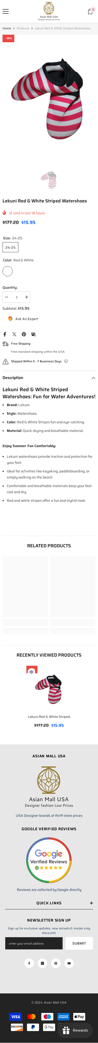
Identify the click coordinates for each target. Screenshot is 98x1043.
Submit (79, 943)
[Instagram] (42, 963)
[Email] (33, 334)
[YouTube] (69, 963)
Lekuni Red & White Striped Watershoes (49, 717)
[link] (25, 622)
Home (7, 28)
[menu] (6, 11)
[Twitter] (14, 334)
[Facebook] (5, 334)
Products (23, 28)
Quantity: (10, 287)
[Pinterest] (24, 334)
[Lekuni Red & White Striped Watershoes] (49, 688)
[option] (49, 97)
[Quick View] (31, 672)
